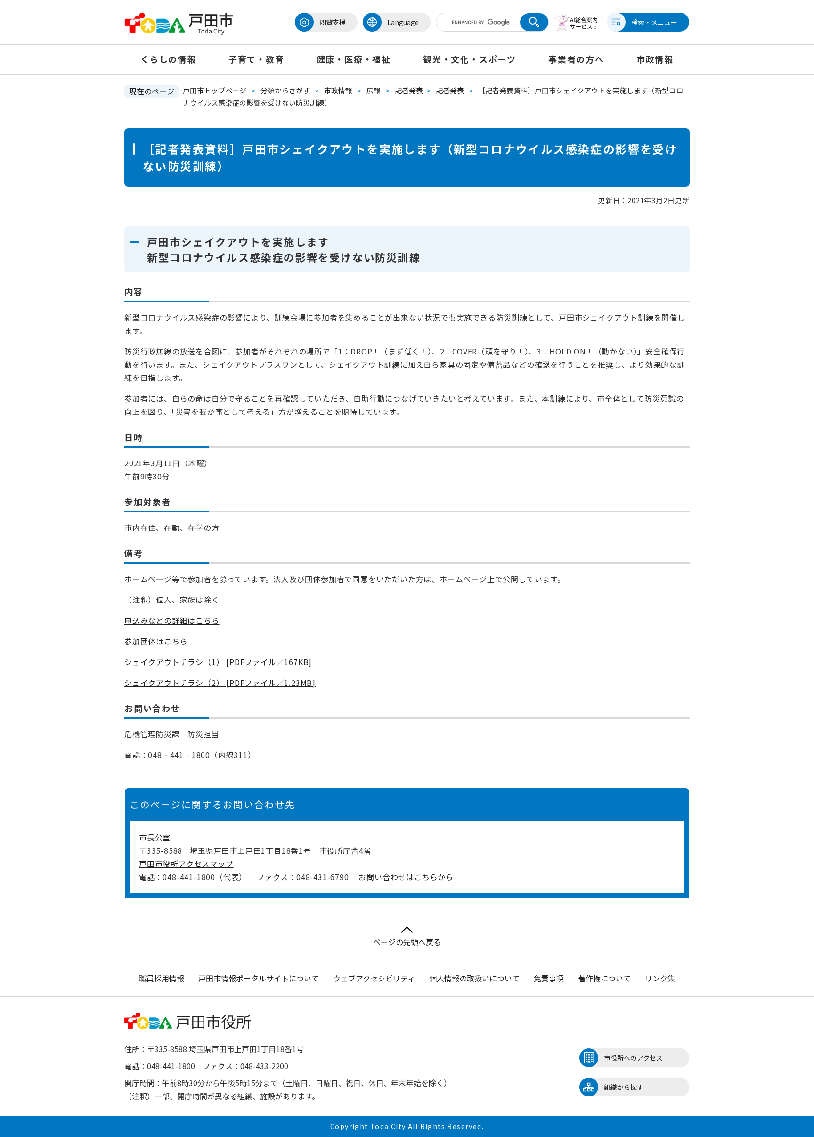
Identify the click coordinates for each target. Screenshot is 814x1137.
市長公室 (155, 837)
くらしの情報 (168, 59)
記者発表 (409, 90)
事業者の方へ (576, 59)
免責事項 (549, 978)
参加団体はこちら (155, 641)
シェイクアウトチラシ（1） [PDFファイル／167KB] (218, 661)
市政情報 (655, 59)
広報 (373, 90)
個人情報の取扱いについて (474, 978)
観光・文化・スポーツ (469, 59)
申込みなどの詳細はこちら (172, 620)
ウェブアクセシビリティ (374, 978)
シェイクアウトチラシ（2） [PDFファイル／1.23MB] (220, 682)
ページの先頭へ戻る (407, 942)
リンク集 (660, 978)
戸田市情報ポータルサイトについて (258, 978)
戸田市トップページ (214, 90)
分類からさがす (285, 90)
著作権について (604, 978)
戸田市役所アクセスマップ (186, 863)
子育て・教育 (256, 59)
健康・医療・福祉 (354, 59)
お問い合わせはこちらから (406, 876)
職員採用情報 (161, 978)
